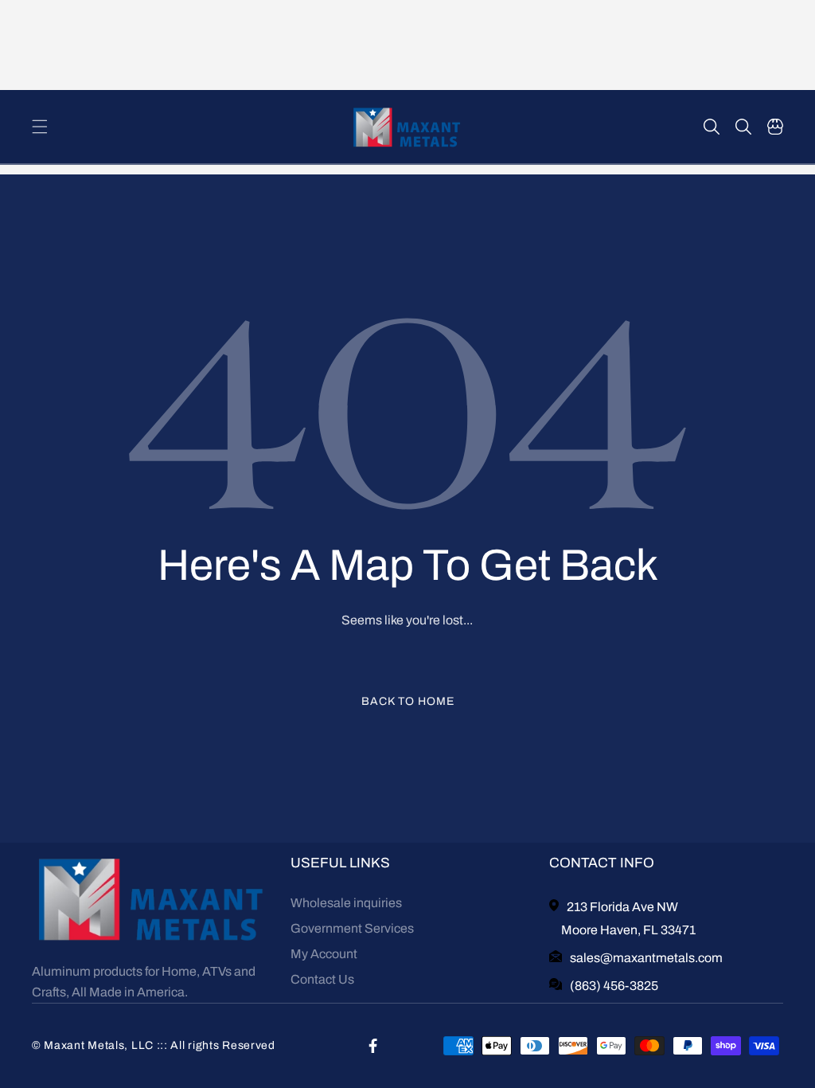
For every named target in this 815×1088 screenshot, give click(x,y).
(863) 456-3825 (614, 985)
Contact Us (322, 979)
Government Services (352, 928)
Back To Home (407, 701)
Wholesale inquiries (346, 903)
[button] (40, 127)
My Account (324, 954)
